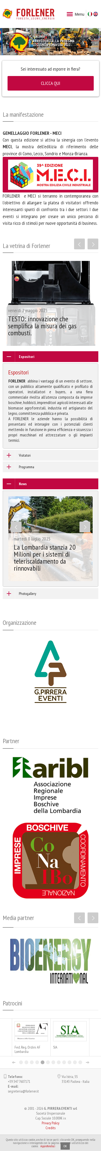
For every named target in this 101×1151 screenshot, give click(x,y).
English (95, 14)
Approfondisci (47, 1146)
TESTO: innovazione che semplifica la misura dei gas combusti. (42, 325)
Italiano (90, 14)
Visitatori (25, 455)
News (23, 483)
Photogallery (27, 593)
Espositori (26, 356)
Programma (26, 466)
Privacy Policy (50, 1123)
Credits (50, 1127)
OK (65, 1146)
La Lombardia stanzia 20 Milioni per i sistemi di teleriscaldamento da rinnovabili (45, 558)
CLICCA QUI (50, 83)
